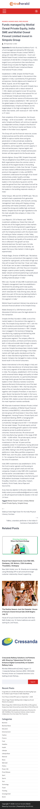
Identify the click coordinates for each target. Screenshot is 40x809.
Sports (4, 778)
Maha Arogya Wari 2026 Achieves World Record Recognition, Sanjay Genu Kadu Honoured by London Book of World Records (20, 706)
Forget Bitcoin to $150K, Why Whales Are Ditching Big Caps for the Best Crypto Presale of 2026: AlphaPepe (19, 693)
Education (5, 729)
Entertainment (6, 732)
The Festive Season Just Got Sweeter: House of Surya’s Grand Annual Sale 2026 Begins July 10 (19, 611)
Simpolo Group (23, 503)
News (3, 760)
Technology (5, 784)
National (4, 757)
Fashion (4, 735)
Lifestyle (4, 750)
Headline (4, 744)
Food (3, 741)
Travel (4, 788)
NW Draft (4, 763)
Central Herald (20, 804)
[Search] (36, 11)
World (4, 797)
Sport (3, 775)
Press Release (23, 21)
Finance (4, 738)
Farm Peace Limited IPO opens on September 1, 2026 (17, 697)
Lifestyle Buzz (6, 753)
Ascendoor (12, 806)
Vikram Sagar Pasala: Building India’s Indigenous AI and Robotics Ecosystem (18, 701)
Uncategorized (6, 794)
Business (5, 21)
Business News (13, 21)
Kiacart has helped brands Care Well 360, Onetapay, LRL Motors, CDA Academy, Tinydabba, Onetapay (18, 563)
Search (33, 682)
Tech (3, 781)
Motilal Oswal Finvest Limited (18, 500)
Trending (4, 791)
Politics (4, 766)
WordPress (29, 806)
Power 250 (5, 769)
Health (4, 747)
